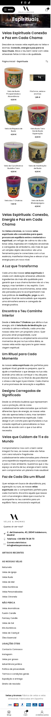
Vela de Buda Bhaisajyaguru (37, 201)
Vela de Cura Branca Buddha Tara (13, 167)
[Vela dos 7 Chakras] (13, 187)
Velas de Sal (8, 623)
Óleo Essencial (9, 638)
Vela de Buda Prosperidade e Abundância (13, 93)
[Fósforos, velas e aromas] (37, 77)
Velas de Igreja (9, 572)
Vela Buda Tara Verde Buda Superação (37, 131)
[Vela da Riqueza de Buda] (13, 115)
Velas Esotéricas (10, 587)
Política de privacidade (13, 669)
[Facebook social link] (21, 2)
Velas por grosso (10, 659)
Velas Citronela (9, 596)
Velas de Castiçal (10, 633)
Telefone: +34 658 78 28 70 (20, 538)
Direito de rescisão (11, 684)
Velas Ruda (7, 577)
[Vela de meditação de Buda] (37, 152)
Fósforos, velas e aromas (37, 92)
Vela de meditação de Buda (37, 167)
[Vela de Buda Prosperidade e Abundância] (13, 77)
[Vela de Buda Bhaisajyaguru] (37, 187)
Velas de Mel (8, 582)
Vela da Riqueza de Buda (13, 129)
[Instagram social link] (25, 2)
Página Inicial (8, 61)
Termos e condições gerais (15, 674)
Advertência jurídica (12, 664)
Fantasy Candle (10, 618)
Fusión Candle (9, 613)
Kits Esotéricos (9, 628)
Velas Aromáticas (10, 608)
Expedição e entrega (12, 679)
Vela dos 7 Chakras (13, 200)
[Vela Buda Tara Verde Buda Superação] (37, 115)
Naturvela (7, 567)
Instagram (7, 654)
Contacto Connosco (12, 649)
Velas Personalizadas (12, 592)
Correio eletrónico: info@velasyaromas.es (19, 544)
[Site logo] (26, 9)
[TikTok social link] (29, 2)
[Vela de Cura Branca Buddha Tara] (13, 152)
